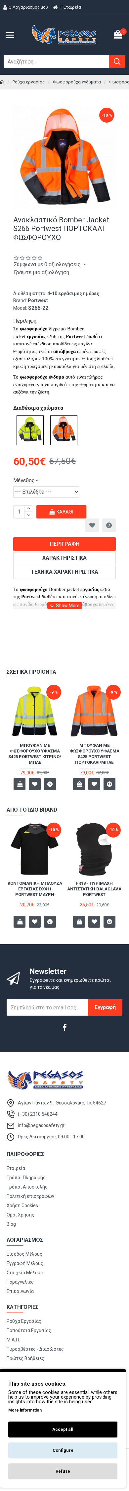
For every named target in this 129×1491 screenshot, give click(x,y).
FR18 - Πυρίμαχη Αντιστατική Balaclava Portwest (94, 889)
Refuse (63, 1471)
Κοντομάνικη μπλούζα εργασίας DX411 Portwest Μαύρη (35, 889)
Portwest (38, 300)
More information (25, 1410)
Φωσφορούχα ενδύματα (77, 81)
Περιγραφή (64, 544)
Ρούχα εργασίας (29, 81)
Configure (63, 1450)
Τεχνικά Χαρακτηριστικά (64, 572)
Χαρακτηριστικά (64, 558)
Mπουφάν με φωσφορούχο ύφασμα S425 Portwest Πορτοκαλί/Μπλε (94, 754)
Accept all (62, 1429)
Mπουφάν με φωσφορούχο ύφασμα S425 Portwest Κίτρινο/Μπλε (34, 754)
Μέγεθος (24, 480)
